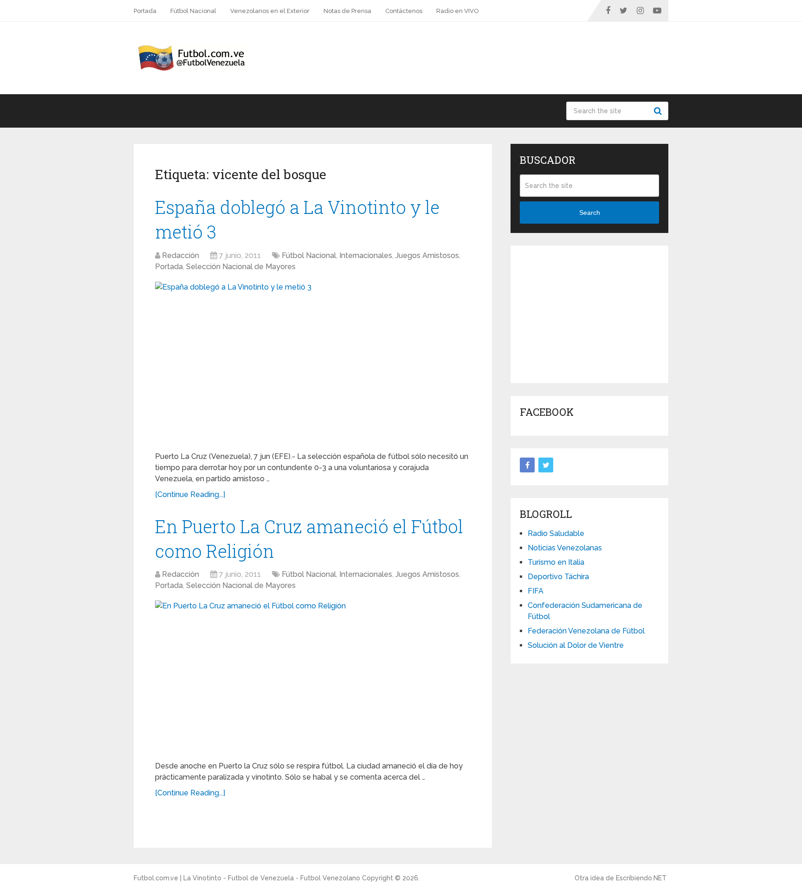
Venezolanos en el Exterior (270, 10)
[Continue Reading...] (190, 494)
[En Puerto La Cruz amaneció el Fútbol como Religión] (313, 677)
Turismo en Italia (556, 562)
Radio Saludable (556, 533)
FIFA (535, 591)
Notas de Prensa (347, 10)
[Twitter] (545, 465)
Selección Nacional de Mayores (241, 266)
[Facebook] (527, 465)
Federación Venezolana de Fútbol (586, 630)
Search (659, 111)
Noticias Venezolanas (565, 547)
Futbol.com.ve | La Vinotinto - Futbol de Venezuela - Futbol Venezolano (247, 878)
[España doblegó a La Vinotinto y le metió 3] (313, 363)
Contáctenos (403, 10)
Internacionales (365, 255)
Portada (145, 10)
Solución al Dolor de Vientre (576, 645)
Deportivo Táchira (558, 576)
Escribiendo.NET (641, 878)
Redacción (180, 255)
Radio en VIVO (457, 10)
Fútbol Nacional (193, 10)
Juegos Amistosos (427, 255)
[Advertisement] (589, 313)
